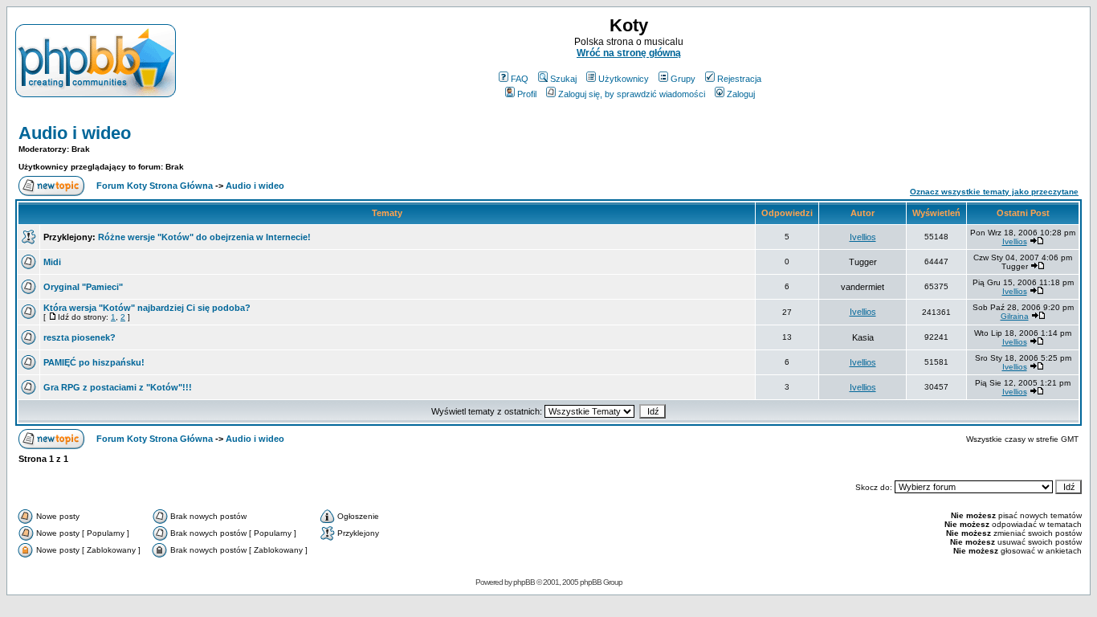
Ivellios (863, 237)
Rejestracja (739, 79)
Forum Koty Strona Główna (154, 185)
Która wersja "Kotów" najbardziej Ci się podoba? (147, 308)
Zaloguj (741, 94)
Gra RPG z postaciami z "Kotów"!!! (117, 387)
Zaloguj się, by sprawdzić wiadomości (631, 94)
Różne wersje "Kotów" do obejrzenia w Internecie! (204, 237)
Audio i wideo (74, 133)
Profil (526, 94)
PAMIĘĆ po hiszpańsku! (94, 362)
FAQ (519, 79)
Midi (52, 262)
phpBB (524, 582)
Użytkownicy (623, 79)
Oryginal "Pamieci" (83, 287)
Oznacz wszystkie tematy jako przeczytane (994, 191)
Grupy (683, 79)
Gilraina (1015, 316)
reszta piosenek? (79, 337)
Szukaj (563, 79)
